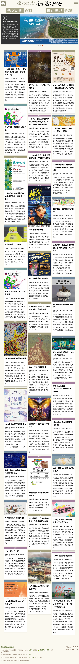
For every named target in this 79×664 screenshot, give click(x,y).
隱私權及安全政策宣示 (7, 647)
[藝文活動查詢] (19, 10)
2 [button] (40, 45)
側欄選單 (76, 3)
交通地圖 (31, 650)
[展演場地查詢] (59, 10)
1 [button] (38, 45)
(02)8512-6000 (44, 650)
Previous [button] (4, 30)
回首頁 (3, 3)
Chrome (31, 657)
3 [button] (42, 45)
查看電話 (28, 654)
